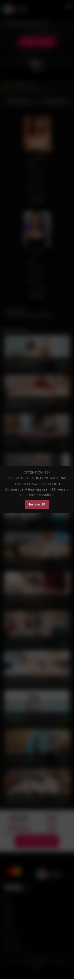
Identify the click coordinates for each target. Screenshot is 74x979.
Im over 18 (37, 504)
